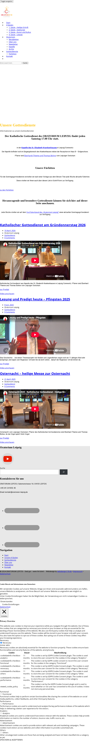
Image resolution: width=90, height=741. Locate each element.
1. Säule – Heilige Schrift (18, 27)
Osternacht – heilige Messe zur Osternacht (35, 373)
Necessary (7, 643)
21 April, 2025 (9, 379)
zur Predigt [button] (4, 289)
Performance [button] (5, 701)
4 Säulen (9, 25)
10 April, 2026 (9, 230)
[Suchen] (64, 472)
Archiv (11, 49)
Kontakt (9, 56)
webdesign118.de (64, 571)
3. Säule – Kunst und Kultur (20, 32)
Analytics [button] (3, 711)
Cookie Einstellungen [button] (10, 604)
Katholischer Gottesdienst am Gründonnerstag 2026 (43, 225)
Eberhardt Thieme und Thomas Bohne (40, 155)
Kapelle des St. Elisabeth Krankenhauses (39, 147)
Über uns (12, 42)
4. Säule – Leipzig (15, 34)
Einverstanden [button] (7, 601)
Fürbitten (12, 54)
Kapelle (12, 46)
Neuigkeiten (14, 39)
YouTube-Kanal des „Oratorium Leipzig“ (42, 212)
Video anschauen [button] (7, 293)
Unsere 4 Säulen (11, 557)
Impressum (78, 571)
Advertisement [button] (6, 720)
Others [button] (3, 730)
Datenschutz (5, 574)
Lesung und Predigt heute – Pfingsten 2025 (35, 299)
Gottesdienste (12, 51)
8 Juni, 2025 (9, 305)
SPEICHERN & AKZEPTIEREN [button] (11, 740)
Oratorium (10, 37)
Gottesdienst (9, 235)
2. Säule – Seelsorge (17, 30)
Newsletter (13, 44)
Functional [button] (4, 692)
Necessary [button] (4, 640)
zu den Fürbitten (7, 190)
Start (8, 22)
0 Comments (9, 238)
